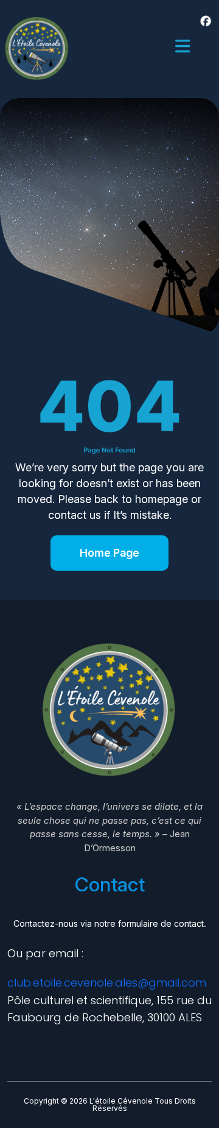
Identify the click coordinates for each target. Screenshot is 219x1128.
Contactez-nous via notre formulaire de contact (108, 923)
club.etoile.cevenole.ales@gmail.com (106, 982)
